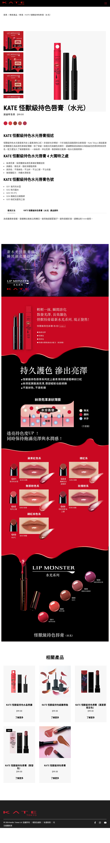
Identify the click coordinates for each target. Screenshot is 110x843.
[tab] (11, 210)
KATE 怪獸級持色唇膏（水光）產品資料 (41, 210)
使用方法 (11, 210)
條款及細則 (36, 822)
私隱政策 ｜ (48, 822)
